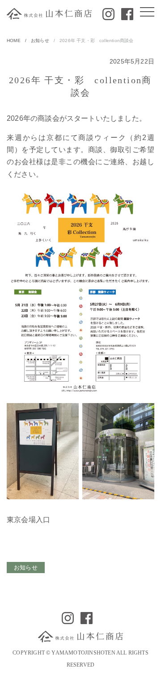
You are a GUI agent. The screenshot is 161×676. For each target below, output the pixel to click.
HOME (14, 40)
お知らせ (40, 40)
